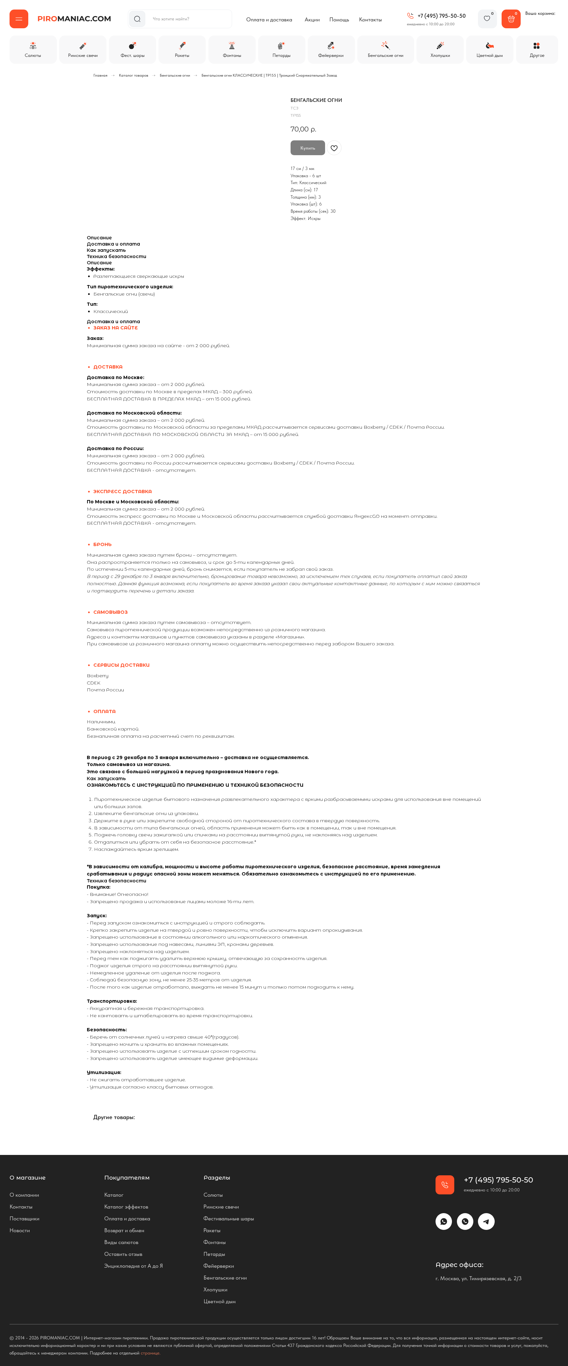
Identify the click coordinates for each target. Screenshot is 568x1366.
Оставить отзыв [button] (123, 1254)
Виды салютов (121, 1242)
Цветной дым (219, 1301)
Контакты (370, 19)
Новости (20, 1230)
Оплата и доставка (269, 19)
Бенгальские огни (175, 75)
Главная (100, 75)
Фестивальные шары (228, 1218)
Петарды (214, 1254)
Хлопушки (215, 1289)
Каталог (114, 1194)
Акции (312, 19)
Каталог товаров (133, 75)
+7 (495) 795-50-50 (441, 15)
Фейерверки (218, 1265)
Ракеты (212, 1230)
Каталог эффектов (126, 1206)
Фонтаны (214, 1242)
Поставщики (24, 1218)
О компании (24, 1194)
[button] (19, 19)
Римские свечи (221, 1206)
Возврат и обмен (124, 1230)
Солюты (213, 1194)
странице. (150, 1353)
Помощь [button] (339, 19)
